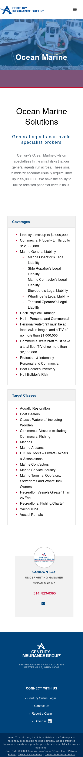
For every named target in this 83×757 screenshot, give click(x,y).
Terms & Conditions (30, 754)
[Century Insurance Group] (28, 9)
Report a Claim (42, 713)
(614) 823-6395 (44, 593)
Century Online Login (41, 698)
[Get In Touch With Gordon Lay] (43, 603)
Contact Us (41, 706)
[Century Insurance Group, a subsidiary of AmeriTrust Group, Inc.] (41, 649)
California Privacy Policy (60, 754)
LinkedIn (40, 721)
